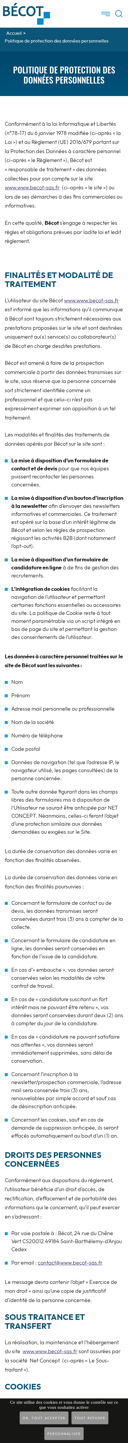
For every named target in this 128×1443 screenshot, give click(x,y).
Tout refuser (89, 1418)
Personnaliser (64, 1434)
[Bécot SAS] (26, 5)
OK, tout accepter (44, 1418)
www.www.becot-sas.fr (32, 188)
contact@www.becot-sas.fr (70, 1263)
